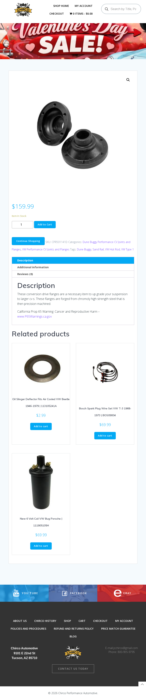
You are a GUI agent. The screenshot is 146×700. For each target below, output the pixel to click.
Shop (67, 621)
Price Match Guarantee (118, 628)
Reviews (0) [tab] (25, 274)
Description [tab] (25, 260)
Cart (82, 621)
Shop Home (61, 6)
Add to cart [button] (41, 426)
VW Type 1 (127, 249)
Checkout (56, 13)
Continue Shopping (28, 241)
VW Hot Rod (112, 249)
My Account (84, 6)
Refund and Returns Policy (74, 628)
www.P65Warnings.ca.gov (34, 316)
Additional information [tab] (33, 267)
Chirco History (45, 621)
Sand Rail (98, 249)
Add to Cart (45, 224)
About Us (20, 621)
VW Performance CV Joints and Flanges (45, 249)
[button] (128, 79)
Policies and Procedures (28, 628)
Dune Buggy (84, 249)
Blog (73, 636)
